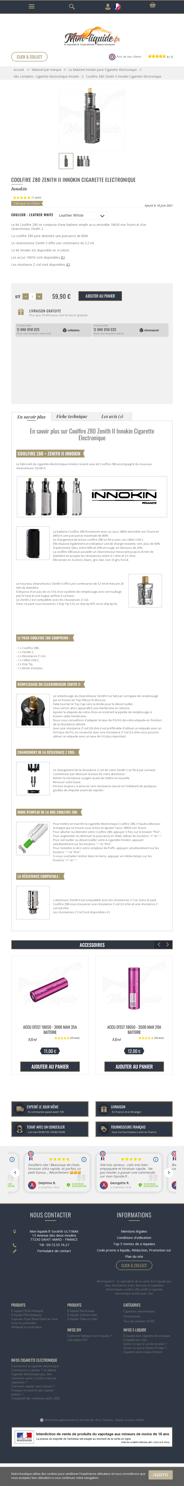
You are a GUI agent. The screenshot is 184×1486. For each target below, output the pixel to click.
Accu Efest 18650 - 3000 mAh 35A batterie (50, 1029)
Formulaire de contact (54, 1251)
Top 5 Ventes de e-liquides (134, 1244)
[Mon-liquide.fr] (92, 36)
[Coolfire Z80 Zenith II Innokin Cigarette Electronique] (66, 161)
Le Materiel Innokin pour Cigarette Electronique (102, 70)
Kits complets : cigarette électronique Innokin (46, 76)
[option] (50, 1015)
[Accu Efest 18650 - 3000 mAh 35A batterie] (50, 988)
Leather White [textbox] (71, 215)
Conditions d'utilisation (134, 1237)
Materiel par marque (46, 70)
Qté (17, 296)
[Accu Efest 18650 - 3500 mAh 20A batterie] (134, 988)
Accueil (19, 70)
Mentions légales (134, 1231)
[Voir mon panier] (152, 5)
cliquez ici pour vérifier (129, 1420)
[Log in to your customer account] (108, 7)
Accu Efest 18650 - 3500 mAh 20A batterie (134, 1029)
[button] (167, 945)
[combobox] (81, 216)
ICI (63, 257)
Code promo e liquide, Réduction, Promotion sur (134, 1250)
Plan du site (134, 1256)
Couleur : (32, 214)
